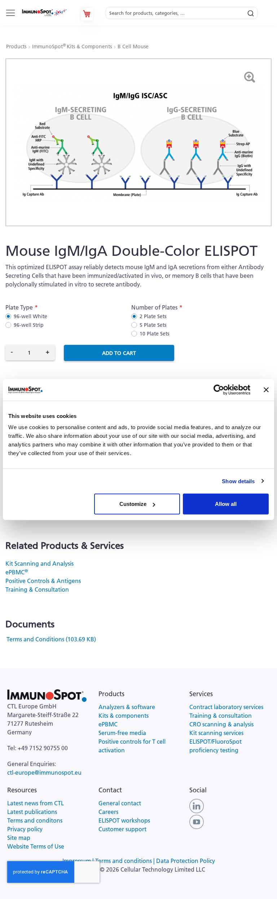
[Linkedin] (196, 805)
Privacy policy (25, 829)
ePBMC (16, 572)
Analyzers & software (126, 707)
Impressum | (78, 860)
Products (17, 46)
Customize (132, 504)
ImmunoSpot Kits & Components (72, 46)
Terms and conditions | (125, 860)
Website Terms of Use (35, 846)
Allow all (226, 504)
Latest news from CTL (35, 803)
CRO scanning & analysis (221, 724)
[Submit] (251, 11)
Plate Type (19, 307)
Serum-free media (122, 732)
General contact (119, 803)
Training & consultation (220, 715)
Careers (108, 811)
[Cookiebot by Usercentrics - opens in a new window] (218, 389)
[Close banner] (266, 389)
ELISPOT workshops (124, 820)
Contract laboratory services (226, 707)
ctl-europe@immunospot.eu (44, 772)
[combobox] (182, 11)
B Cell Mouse (133, 46)
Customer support (122, 829)
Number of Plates (154, 307)
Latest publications (32, 811)
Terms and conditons (34, 820)
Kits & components (123, 715)
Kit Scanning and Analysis (39, 563)
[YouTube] (196, 821)
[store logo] (44, 13)
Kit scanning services (216, 732)
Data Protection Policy (185, 860)
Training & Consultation (37, 589)
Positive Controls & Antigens (43, 580)
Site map (18, 837)
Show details (238, 481)
